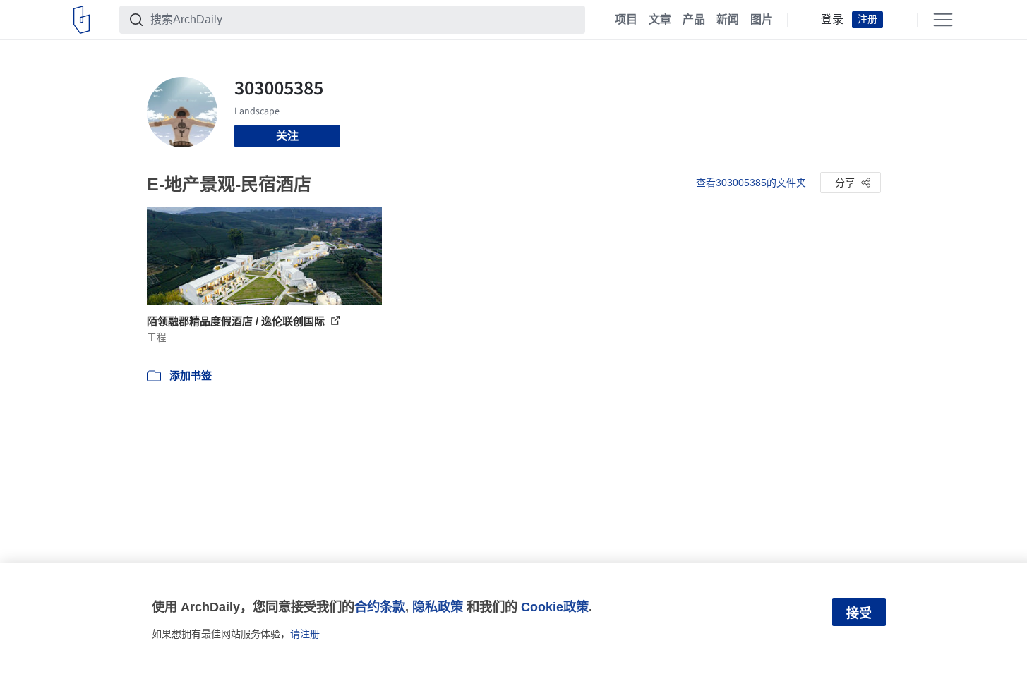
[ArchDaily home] (81, 20)
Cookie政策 (555, 606)
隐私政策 (437, 606)
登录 (832, 19)
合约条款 (379, 606)
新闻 (727, 19)
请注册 (305, 633)
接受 (859, 613)
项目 (626, 19)
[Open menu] (943, 19)
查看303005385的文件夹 (751, 183)
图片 (761, 19)
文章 (660, 19)
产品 (694, 19)
